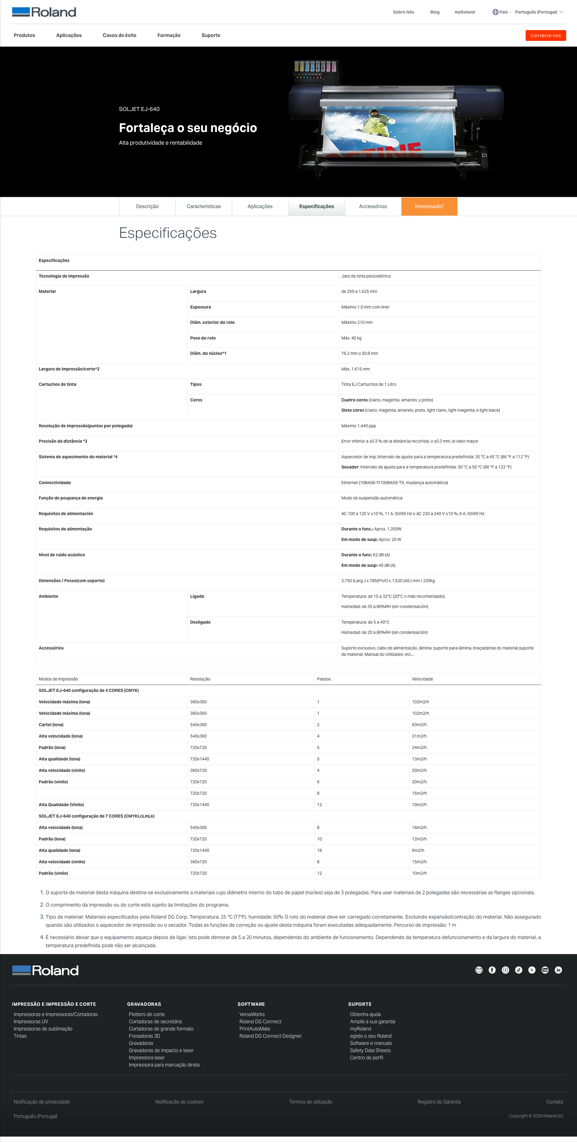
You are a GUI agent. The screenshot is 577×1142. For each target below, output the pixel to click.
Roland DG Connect (260, 1021)
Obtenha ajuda (365, 1014)
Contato (554, 1102)
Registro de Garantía (439, 1102)
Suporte (359, 1004)
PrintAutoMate (255, 1029)
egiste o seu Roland (371, 1036)
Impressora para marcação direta (164, 1065)
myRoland (360, 1029)
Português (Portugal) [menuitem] (536, 12)
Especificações (286, 51)
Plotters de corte (147, 1014)
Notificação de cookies (179, 1102)
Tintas (20, 1036)
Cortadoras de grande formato (161, 1029)
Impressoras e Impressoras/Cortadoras (56, 1014)
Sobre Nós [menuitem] (403, 12)
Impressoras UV (31, 1021)
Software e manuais (371, 1043)
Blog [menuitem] (435, 12)
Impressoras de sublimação (43, 1029)
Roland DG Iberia (122, 51)
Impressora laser (147, 1058)
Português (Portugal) (35, 1116)
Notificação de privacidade (42, 1102)
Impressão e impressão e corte (54, 1004)
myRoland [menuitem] (465, 12)
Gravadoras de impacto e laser (161, 1050)
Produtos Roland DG (148, 51)
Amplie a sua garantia (372, 1021)
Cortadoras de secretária (155, 1021)
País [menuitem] (503, 12)
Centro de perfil (366, 1058)
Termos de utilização (310, 1102)
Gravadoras (144, 1004)
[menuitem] (27, 35)
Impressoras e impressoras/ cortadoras (202, 51)
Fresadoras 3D (144, 1036)
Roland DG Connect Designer (271, 1036)
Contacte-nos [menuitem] (546, 35)
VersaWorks (252, 1014)
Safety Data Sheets (370, 1050)
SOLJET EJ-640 (254, 51)
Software (251, 1004)
